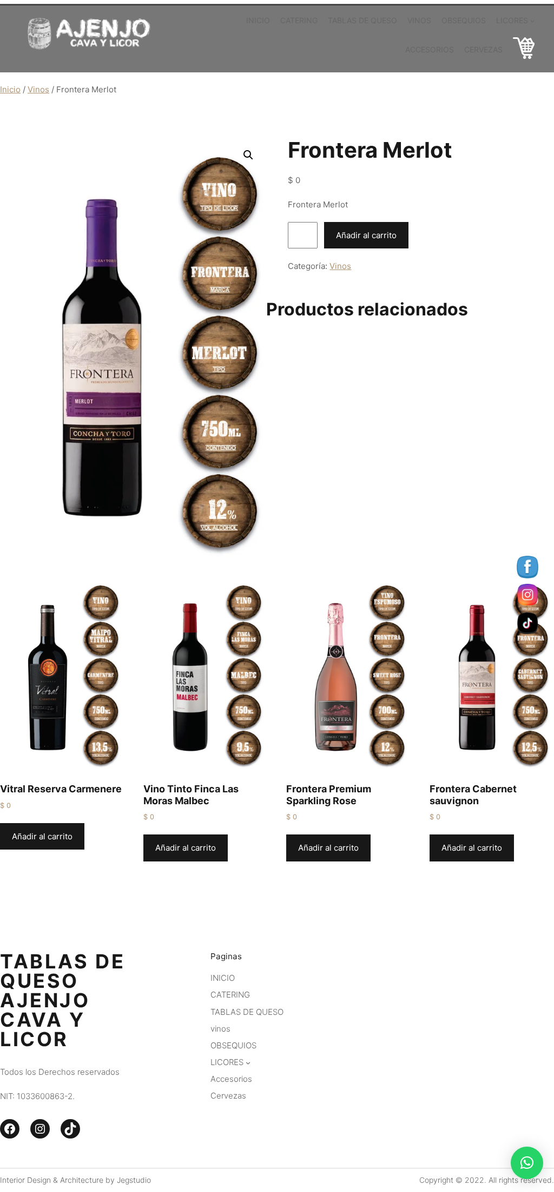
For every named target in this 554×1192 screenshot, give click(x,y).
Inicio (10, 89)
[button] (248, 155)
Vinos (38, 89)
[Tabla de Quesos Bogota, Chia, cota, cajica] (524, 50)
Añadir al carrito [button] (42, 836)
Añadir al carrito (366, 235)
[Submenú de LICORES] (532, 20)
